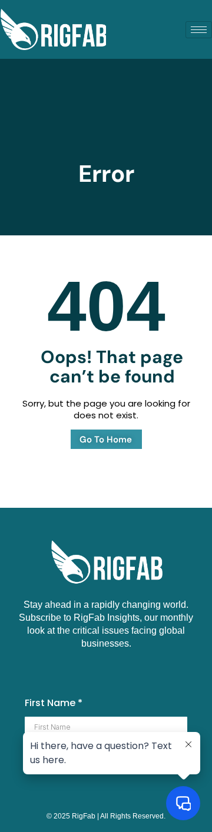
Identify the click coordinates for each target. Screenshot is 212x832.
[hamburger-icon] (199, 29)
